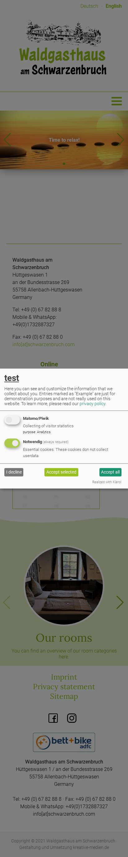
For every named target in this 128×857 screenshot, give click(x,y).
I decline (14, 472)
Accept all (110, 472)
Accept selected (61, 472)
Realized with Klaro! (106, 482)
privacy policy (92, 403)
